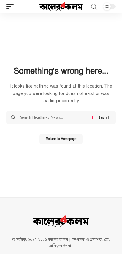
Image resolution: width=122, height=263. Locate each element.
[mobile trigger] (11, 6)
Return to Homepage (61, 139)
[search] (93, 7)
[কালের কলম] (61, 6)
